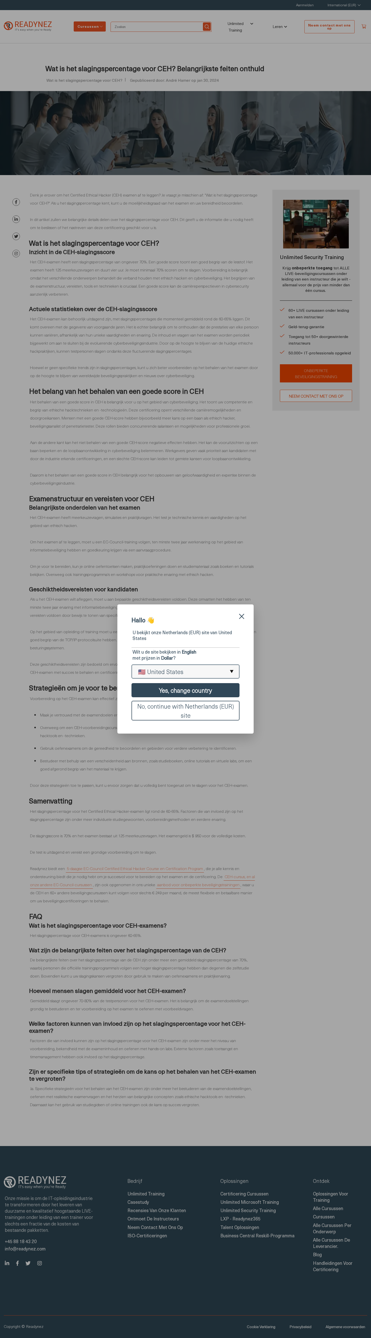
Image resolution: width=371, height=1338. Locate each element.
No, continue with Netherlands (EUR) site (185, 711)
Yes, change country (185, 690)
